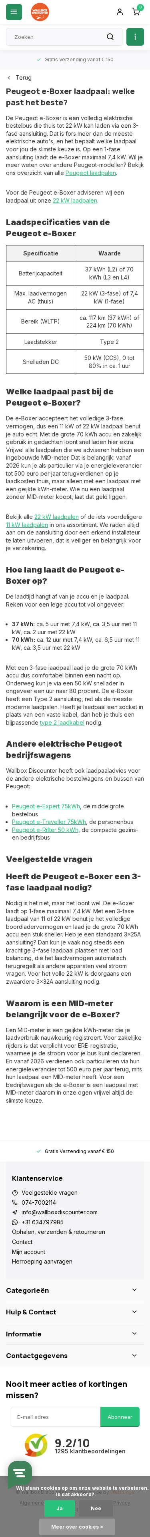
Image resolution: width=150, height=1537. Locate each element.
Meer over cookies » (77, 1527)
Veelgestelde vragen (50, 1192)
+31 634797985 (43, 1222)
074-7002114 (39, 1202)
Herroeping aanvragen (42, 1261)
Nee (96, 1508)
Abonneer (120, 1417)
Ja (59, 1508)
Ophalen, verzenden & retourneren (58, 1231)
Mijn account (28, 1251)
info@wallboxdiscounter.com (60, 1212)
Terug (24, 77)
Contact (22, 1241)
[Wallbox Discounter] (40, 12)
